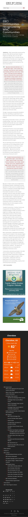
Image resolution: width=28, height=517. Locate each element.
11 (3, 497)
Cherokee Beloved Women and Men (14, 454)
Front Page (21, 35)
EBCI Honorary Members (11, 478)
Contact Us (6, 450)
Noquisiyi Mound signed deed (12, 480)
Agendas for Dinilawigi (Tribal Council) (16, 397)
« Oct (4, 503)
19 (5, 499)
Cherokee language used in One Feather (15, 458)
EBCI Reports (9, 414)
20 (7, 499)
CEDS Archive (11, 420)
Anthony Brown (7, 35)
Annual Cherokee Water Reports (15, 418)
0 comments (15, 36)
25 (3, 501)
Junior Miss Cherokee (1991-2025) (15, 474)
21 (9, 499)
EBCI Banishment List (12, 442)
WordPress (14, 515)
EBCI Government (8, 387)
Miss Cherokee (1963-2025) (14, 468)
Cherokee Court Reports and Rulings (16, 430)
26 (5, 501)
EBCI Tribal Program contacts (10, 484)
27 (7, 501)
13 (7, 497)
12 (5, 497)
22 (10, 499)
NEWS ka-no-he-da (7, 36)
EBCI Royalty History (10, 464)
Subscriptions (7, 482)
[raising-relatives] (14, 294)
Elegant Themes (13, 513)
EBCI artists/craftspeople (11, 456)
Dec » (7, 503)
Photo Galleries (7, 448)
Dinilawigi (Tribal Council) (11, 396)
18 (3, 499)
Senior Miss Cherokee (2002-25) (15, 466)
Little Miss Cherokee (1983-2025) (15, 476)
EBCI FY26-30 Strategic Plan (14, 416)
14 (9, 497)
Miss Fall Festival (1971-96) (14, 470)
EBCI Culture (6, 452)
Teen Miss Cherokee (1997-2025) (15, 472)
